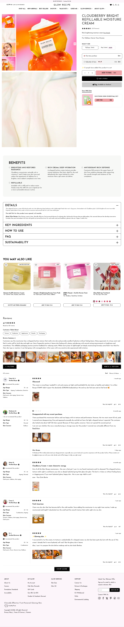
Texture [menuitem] (7, 333)
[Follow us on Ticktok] (114, 598)
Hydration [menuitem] (15, 333)
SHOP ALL (22, 8)
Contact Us (78, 583)
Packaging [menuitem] (42, 333)
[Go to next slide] (75, 43)
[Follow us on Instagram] (99, 598)
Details (11, 205)
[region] (62, 357)
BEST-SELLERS (43, 8)
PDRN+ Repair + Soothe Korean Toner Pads (75, 293)
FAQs (76, 596)
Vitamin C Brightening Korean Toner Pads (46, 293)
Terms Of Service (19, 612)
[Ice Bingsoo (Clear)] (102, 301)
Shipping (77, 589)
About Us (7, 583)
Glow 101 (53, 586)
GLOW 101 (9, 4)
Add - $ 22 (107, 305)
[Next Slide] (119, 357)
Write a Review (112, 367)
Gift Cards (31, 589)
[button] (102, 29)
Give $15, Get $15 (33, 593)
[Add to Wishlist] (6, 264)
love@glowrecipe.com (38, 455)
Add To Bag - (109, 73)
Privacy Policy (8, 612)
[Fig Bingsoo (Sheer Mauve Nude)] (94, 301)
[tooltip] (15, 338)
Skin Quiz (54, 583)
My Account (31, 583)
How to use (14, 231)
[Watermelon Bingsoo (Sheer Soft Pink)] (104, 301)
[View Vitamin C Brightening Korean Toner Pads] (47, 276)
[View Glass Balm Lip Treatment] (107, 276)
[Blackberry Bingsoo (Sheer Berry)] (110, 301)
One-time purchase (91, 56)
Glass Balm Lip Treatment (101, 293)
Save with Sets (87, 91)
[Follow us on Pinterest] (111, 598)
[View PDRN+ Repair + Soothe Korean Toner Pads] (77, 276)
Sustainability (16, 242)
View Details (106, 33)
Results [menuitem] (33, 333)
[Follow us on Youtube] (118, 598)
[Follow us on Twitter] (107, 598)
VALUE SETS (63, 8)
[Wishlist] (111, 5)
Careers (6, 586)
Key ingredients (18, 225)
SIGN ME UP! (114, 590)
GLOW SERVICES (86, 8)
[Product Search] (113, 5)
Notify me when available (17, 305)
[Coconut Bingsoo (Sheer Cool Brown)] (99, 301)
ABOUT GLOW (99, 8)
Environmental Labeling (82, 599)
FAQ (8, 237)
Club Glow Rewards (33, 586)
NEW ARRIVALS (32, 8)
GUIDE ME (74, 8)
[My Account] (116, 5)
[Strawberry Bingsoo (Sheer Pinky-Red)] (107, 301)
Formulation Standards (11, 589)
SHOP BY (53, 8)
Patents (28, 612)
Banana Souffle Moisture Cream (14, 293)
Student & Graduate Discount (37, 596)
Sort (106, 373)
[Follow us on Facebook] (103, 598)
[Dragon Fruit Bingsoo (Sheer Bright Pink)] (96, 301)
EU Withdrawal (79, 593)
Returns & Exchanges (81, 586)
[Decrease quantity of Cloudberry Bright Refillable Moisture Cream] (84, 73)
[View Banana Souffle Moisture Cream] (17, 276)
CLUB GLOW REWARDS (19, 4)
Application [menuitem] (25, 333)
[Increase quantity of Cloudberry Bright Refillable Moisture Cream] (92, 73)
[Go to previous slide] (17, 43)
